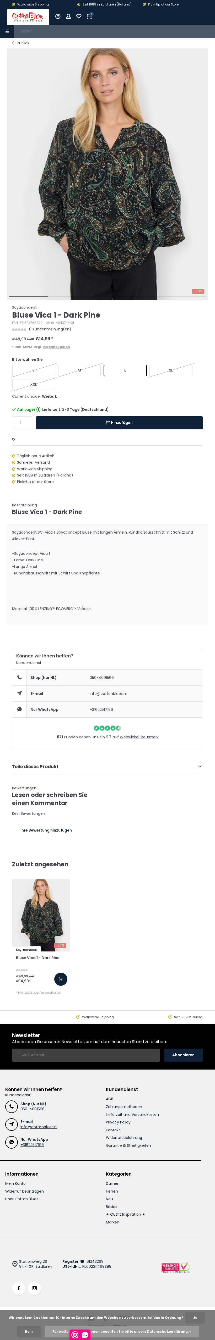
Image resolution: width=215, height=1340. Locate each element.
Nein (29, 1332)
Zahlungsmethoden (124, 1106)
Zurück (23, 43)
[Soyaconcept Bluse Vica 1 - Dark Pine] (41, 915)
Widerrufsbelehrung (124, 1137)
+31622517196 (101, 709)
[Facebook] (18, 1288)
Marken (112, 1222)
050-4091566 (102, 677)
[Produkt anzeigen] (60, 979)
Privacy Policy (118, 1122)
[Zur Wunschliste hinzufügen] (13, 439)
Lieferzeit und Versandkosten (132, 1114)
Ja (195, 1318)
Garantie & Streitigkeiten (128, 1145)
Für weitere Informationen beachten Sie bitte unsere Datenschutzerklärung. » (121, 1332)
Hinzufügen (122, 422)
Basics (111, 1206)
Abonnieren (183, 1054)
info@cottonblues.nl (108, 693)
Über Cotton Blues (21, 1199)
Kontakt (113, 1130)
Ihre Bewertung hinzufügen (46, 830)
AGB (109, 1099)
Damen (113, 1183)
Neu (109, 1199)
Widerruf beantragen (24, 1191)
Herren (112, 1191)
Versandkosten (56, 347)
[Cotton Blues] (28, 17)
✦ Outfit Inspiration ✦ (125, 1214)
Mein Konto (15, 1183)
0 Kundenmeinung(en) (50, 329)
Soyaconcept (24, 307)
